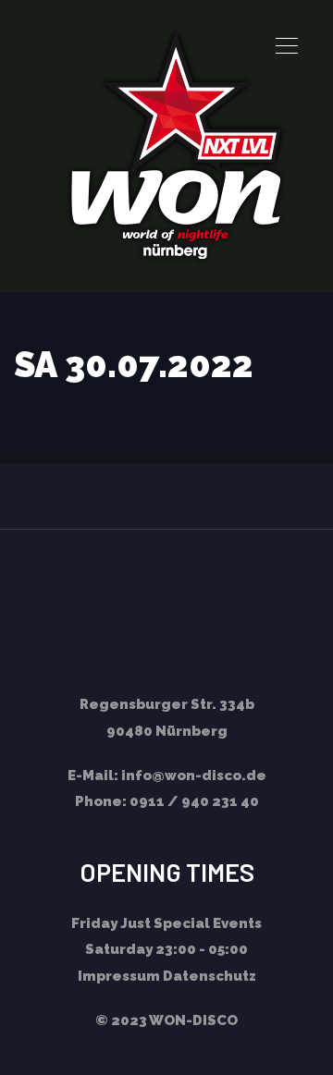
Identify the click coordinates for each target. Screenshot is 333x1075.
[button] (286, 46)
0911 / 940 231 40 (194, 801)
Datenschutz (209, 976)
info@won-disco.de (193, 775)
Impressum (119, 976)
